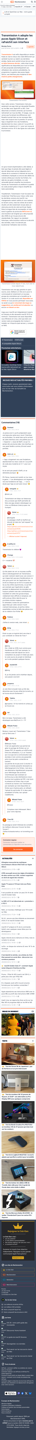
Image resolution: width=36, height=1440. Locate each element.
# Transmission (7, 340)
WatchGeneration (12, 1284)
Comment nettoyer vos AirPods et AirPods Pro (15, 1371)
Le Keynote (4, 1292)
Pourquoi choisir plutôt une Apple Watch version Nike (17, 1375)
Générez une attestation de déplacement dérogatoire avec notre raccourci (17, 1383)
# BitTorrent (19, 340)
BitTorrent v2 (27, 211)
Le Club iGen (10, 1269)
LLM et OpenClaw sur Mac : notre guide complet (18, 13)
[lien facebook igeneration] (22, 1393)
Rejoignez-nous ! (18, 1257)
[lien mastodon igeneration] (19, 1393)
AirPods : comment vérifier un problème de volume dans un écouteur (16, 1369)
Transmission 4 (7, 54)
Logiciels (30, 47)
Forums (3, 1289)
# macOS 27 (18, 7)
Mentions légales (6, 1403)
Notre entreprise (6, 1411)
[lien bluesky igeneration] (30, 1393)
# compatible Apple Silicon (11, 343)
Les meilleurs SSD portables (12, 1307)
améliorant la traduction (22, 305)
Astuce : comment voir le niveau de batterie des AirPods (15, 1378)
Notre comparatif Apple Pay (12, 1309)
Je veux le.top (5, 1290)
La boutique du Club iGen (9, 1294)
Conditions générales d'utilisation (11, 1405)
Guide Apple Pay (6, 1373)
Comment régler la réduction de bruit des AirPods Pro (17, 1381)
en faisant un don (13, 307)
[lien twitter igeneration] (26, 1393)
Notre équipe (5, 1409)
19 (21, 48)
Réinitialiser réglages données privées (18, 1427)
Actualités (7, 858)
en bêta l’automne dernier (10, 63)
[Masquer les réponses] (3, 513)
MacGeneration (11, 1274)
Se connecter (18, 849)
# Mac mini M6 (6, 7)
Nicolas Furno (6, 46)
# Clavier (27, 7)
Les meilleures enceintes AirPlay (13, 1304)
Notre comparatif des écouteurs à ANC (15, 1312)
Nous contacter (6, 1413)
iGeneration (10, 1279)
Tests (4, 1041)
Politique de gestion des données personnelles (15, 1407)
